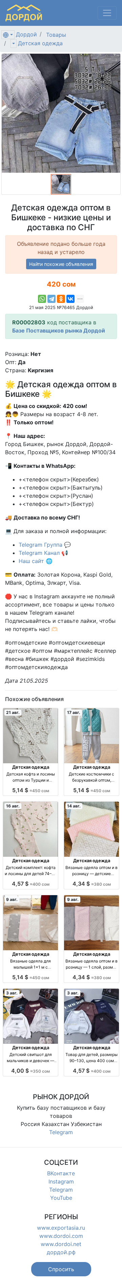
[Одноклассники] (61, 299)
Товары (56, 34)
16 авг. (13, 805)
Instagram (61, 1181)
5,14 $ (30, 790)
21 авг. (13, 712)
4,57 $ (30, 883)
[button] (61, 1269)
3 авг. (12, 992)
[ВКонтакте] (70, 299)
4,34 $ (92, 883)
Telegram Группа (40, 544)
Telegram (61, 1132)
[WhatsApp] (42, 299)
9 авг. (12, 899)
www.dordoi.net (61, 1244)
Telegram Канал (39, 552)
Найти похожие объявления (61, 264)
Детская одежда (40, 43)
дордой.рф (61, 1252)
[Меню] (107, 13)
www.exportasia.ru (61, 1227)
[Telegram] (51, 299)
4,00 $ (30, 1070)
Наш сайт (31, 561)
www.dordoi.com (61, 1235)
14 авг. (74, 805)
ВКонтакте (61, 1173)
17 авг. (73, 712)
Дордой (26, 34)
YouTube (61, 1197)
